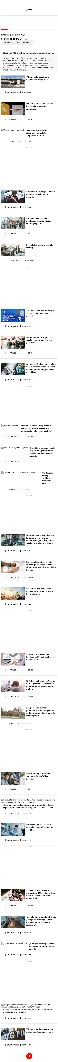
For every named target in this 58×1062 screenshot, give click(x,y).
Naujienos (7, 35)
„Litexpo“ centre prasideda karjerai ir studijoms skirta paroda (41, 946)
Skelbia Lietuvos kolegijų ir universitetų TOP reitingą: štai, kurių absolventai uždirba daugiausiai (40, 894)
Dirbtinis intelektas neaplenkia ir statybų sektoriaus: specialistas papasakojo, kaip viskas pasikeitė (36, 428)
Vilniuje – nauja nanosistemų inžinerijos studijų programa (39, 1030)
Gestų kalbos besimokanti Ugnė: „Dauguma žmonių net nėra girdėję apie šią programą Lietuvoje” (41, 921)
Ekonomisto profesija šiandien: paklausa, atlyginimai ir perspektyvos (40, 194)
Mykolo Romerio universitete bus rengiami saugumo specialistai (39, 106)
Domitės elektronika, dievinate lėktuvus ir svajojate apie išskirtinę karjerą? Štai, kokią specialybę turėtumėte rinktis (40, 539)
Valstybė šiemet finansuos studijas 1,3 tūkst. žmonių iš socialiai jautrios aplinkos (28, 1010)
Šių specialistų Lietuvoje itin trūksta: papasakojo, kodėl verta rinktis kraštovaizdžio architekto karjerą (41, 566)
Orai (18, 42)
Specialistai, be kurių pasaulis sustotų (39, 246)
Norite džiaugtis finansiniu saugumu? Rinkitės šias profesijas (38, 776)
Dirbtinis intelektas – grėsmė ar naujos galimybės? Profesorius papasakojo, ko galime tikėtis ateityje (40, 685)
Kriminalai (27, 42)
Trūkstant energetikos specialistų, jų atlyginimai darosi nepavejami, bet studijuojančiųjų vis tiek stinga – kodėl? (28, 806)
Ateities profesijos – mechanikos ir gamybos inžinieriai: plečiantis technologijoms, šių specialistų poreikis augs (41, 368)
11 (5, 260)
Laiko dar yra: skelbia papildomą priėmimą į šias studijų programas (38, 221)
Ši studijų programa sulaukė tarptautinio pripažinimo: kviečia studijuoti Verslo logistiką (42, 452)
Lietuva (19, 35)
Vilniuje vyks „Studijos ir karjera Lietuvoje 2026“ (37, 78)
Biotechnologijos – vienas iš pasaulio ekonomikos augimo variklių (39, 827)
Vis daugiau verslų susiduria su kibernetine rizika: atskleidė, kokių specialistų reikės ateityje (49, 478)
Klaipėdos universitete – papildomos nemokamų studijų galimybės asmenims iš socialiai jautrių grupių (40, 712)
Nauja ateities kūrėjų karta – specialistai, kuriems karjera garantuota (39, 340)
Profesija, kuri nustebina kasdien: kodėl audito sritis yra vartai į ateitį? (40, 657)
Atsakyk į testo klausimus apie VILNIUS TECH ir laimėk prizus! (40, 313)
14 (6, 141)
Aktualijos (7, 42)
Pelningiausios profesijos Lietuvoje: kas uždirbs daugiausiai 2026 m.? (37, 133)
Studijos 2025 (13, 92)
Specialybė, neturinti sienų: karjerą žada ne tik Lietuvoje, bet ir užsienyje (40, 591)
